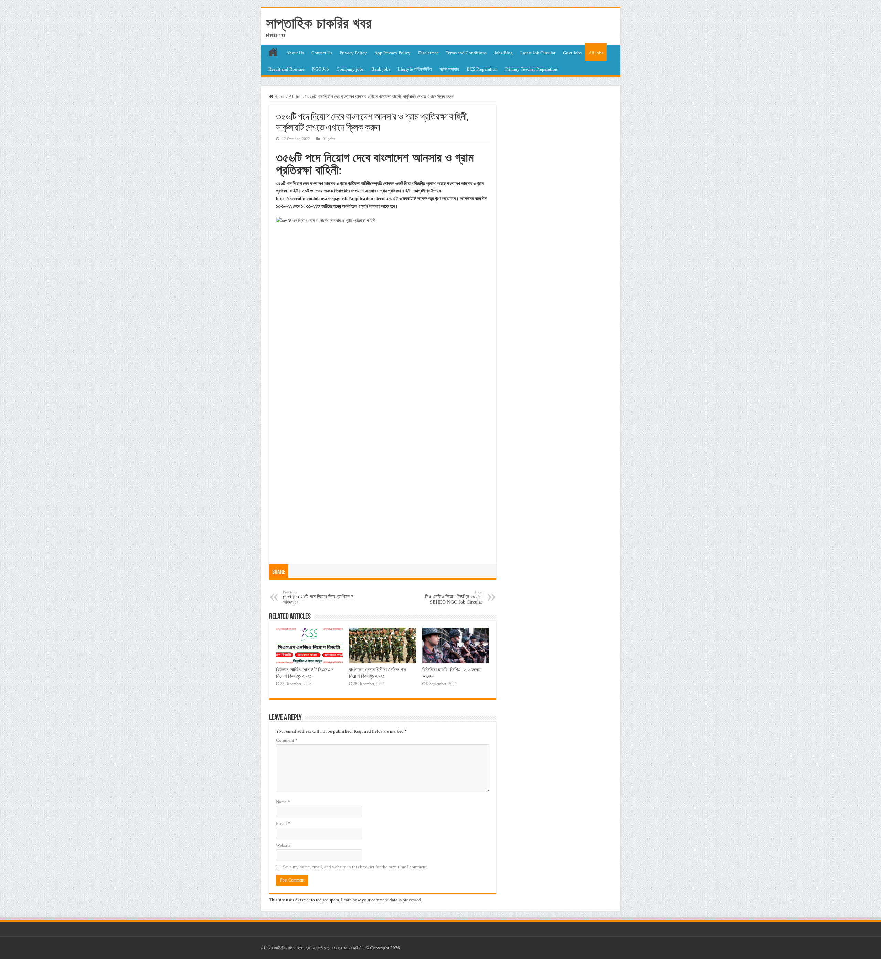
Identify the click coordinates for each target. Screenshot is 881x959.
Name (283, 801)
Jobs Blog (503, 52)
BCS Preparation (482, 69)
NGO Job (320, 69)
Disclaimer (428, 52)
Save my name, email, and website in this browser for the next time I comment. (355, 866)
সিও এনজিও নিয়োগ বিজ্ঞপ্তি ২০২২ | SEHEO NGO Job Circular (453, 597)
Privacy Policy (353, 52)
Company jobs (350, 69)
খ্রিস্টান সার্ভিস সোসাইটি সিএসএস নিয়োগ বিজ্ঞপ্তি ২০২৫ (304, 673)
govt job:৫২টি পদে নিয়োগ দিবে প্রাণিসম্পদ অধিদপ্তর (318, 597)
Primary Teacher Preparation (531, 69)
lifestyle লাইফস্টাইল (415, 69)
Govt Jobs (572, 52)
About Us (295, 52)
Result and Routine (286, 69)
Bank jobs (380, 69)
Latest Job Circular (537, 52)
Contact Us (321, 52)
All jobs (595, 52)
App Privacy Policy (392, 52)
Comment (287, 740)
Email (283, 823)
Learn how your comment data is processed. (381, 900)
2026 (395, 947)
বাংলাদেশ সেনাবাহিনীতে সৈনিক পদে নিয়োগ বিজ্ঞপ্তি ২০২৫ (377, 673)
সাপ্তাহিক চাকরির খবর (318, 23)
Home (279, 96)
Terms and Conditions (466, 52)
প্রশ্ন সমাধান (449, 69)
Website (283, 845)
